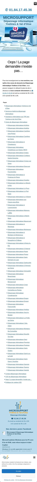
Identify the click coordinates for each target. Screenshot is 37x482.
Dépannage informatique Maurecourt (19, 221)
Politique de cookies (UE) (13, 382)
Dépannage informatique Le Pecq (18, 188)
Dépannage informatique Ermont (18, 301)
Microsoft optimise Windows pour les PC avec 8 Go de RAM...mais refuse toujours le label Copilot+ (17, 442)
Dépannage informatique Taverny (18, 367)
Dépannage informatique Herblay (18, 309)
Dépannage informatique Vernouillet (19, 271)
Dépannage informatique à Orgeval (19, 248)
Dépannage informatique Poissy (18, 254)
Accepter (18, 471)
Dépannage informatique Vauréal (18, 370)
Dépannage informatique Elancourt (19, 166)
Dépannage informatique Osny (17, 339)
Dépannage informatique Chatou (18, 153)
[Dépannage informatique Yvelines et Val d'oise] (35, 3)
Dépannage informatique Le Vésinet (19, 197)
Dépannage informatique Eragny (18, 298)
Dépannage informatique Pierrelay (19, 342)
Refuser (18, 476)
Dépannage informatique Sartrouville (19, 262)
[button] (34, 457)
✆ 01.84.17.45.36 (18, 10)
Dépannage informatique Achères (18, 125)
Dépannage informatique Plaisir (18, 251)
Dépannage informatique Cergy (18, 284)
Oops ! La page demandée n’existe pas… (18, 379)
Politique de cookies (9, 480)
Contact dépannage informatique (15, 374)
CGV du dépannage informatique (23, 480)
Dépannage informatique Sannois (18, 364)
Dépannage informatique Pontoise (19, 345)
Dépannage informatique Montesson (19, 229)
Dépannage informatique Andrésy (18, 128)
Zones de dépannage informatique (16, 122)
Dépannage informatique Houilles (18, 180)
